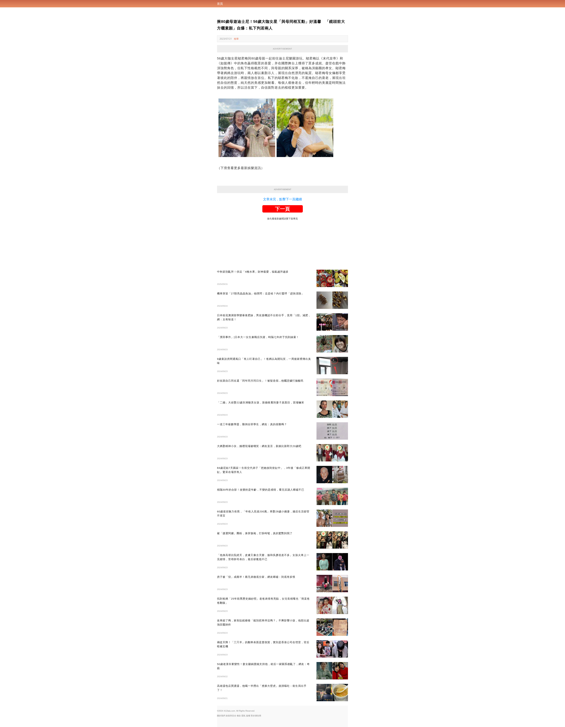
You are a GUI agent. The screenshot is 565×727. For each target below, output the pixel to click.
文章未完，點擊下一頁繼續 (282, 199)
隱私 (243, 715)
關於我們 (221, 715)
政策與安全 (231, 715)
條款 (239, 715)
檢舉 (236, 38)
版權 (248, 715)
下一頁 (282, 209)
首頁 (220, 3)
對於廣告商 (256, 715)
